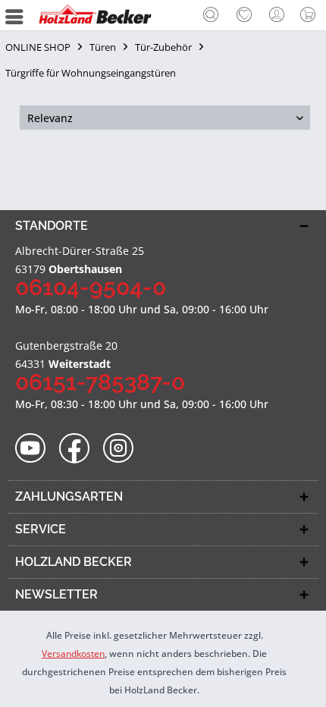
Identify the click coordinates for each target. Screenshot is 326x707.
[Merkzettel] (244, 15)
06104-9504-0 (90, 287)
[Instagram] (123, 449)
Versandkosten (73, 653)
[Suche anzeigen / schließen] (211, 17)
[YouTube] (35, 449)
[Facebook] (79, 449)
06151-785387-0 (100, 382)
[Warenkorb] (311, 15)
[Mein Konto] (277, 15)
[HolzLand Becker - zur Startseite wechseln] (95, 15)
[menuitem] (211, 15)
